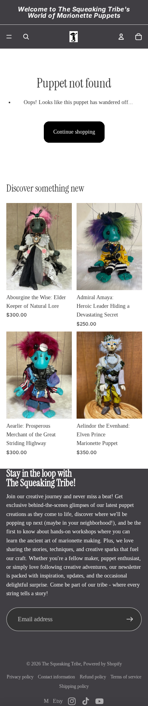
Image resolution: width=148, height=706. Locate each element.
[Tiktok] (85, 701)
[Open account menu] (121, 36)
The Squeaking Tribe (61, 664)
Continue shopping (74, 132)
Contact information (56, 677)
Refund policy (93, 677)
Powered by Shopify (102, 664)
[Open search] (26, 36)
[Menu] (9, 37)
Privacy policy (20, 677)
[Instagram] (72, 701)
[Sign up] (130, 619)
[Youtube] (99, 701)
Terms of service (126, 677)
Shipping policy (74, 686)
